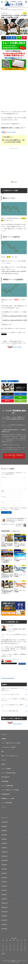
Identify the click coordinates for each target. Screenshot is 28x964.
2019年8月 (4, 869)
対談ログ (4, 764)
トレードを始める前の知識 (8, 772)
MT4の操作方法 (6, 777)
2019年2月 (4, 894)
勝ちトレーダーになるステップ (10, 755)
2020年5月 (4, 830)
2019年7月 (4, 873)
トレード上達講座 (6, 768)
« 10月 (3, 953)
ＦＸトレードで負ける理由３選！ (10, 710)
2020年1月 (4, 847)
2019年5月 (4, 881)
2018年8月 (4, 920)
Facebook (22, 663)
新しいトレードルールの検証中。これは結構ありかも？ (13, 699)
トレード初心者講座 (7, 802)
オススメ (4, 760)
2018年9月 (4, 916)
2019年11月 (5, 856)
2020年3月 (4, 839)
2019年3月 (4, 890)
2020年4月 (4, 835)
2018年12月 (5, 903)
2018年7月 (4, 924)
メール (3, 496)
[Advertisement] (14, 91)
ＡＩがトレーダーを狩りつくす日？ (11, 694)
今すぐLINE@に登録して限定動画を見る (14, 456)
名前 (2, 491)
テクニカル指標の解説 (7, 785)
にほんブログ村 (11, 132)
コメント (3, 477)
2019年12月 (5, 852)
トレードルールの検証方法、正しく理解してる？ (13, 705)
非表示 (15, 182)
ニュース (4, 807)
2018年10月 (5, 911)
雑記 (3, 751)
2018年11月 (5, 907)
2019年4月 (4, 886)
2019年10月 (5, 860)
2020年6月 (4, 826)
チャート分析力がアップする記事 (10, 789)
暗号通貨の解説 (6, 794)
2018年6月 (4, 928)
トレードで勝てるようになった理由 (11, 743)
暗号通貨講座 (5, 781)
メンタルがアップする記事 (8, 747)
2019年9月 (4, 864)
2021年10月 (5, 822)
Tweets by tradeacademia (7, 678)
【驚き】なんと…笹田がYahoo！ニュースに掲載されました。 (13, 689)
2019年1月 (4, 899)
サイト (2, 502)
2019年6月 (4, 877)
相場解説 (4, 381)
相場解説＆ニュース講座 (13, 381)
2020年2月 (4, 843)
